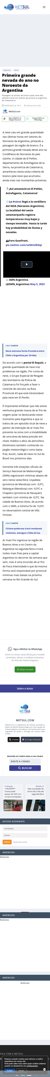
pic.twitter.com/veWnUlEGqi (24, 245)
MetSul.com (14, 111)
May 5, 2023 (37, 284)
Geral (16, 70)
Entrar (7, 842)
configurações (32, 1066)
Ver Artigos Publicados (33, 739)
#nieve (17, 201)
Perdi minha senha (20, 842)
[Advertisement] (25, 40)
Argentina (7, 70)
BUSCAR (27, 768)
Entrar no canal (26, 669)
